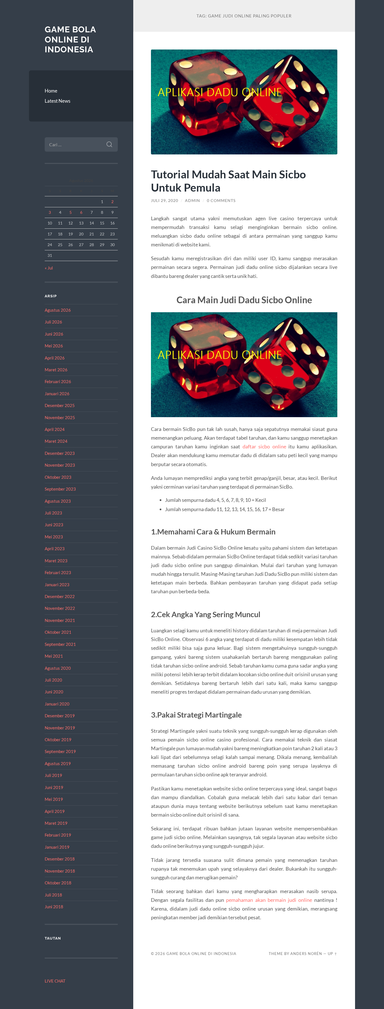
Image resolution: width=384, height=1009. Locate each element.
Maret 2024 (56, 441)
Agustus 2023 (58, 501)
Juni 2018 (54, 906)
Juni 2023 (54, 524)
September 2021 (60, 644)
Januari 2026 (57, 393)
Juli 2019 (53, 775)
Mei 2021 (54, 656)
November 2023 (60, 465)
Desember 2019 (60, 715)
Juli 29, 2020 (164, 200)
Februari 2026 (58, 381)
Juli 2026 (53, 321)
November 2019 (60, 727)
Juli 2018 (53, 894)
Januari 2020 (57, 703)
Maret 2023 (56, 560)
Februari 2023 (58, 572)
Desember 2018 (60, 858)
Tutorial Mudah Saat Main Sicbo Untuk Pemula (228, 180)
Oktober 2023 (58, 477)
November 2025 (60, 417)
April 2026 (55, 357)
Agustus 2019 (58, 763)
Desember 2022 (60, 596)
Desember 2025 (60, 405)
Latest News (57, 101)
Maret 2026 (56, 369)
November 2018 (60, 870)
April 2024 (55, 429)
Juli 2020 (53, 679)
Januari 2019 (57, 847)
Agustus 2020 (58, 668)
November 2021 (60, 620)
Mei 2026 (54, 345)
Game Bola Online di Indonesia (70, 39)
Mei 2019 (54, 799)
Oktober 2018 (58, 882)
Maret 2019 (56, 823)
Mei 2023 (54, 536)
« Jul (49, 267)
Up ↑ (332, 953)
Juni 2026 (54, 333)
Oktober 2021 (58, 632)
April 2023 (55, 548)
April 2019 (55, 811)
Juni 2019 (54, 787)
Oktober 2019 (58, 739)
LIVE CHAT (55, 980)
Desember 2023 (60, 453)
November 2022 (60, 608)
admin (192, 200)
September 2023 (60, 488)
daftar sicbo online (264, 446)
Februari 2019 (58, 834)
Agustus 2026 (58, 310)
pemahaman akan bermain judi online (269, 900)
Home (51, 91)
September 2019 (60, 751)
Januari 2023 (57, 584)
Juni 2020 (54, 691)
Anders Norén (306, 953)
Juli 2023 (53, 512)
